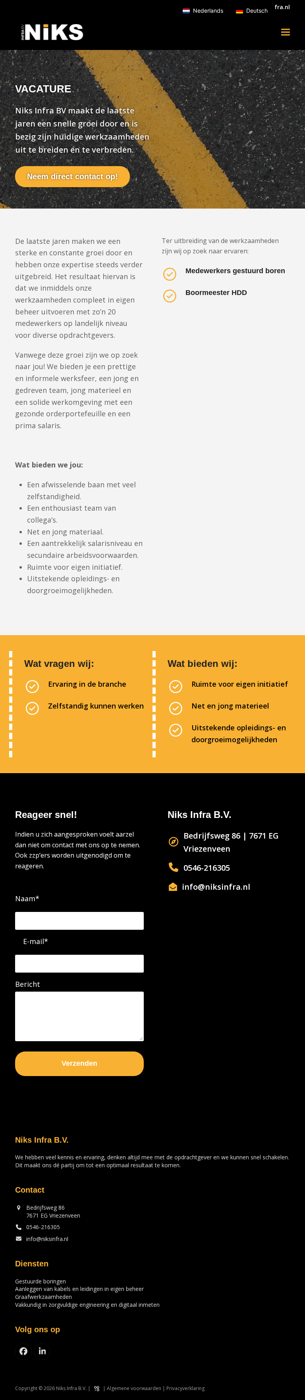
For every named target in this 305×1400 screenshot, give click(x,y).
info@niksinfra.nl (47, 1239)
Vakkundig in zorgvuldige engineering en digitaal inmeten (87, 1304)
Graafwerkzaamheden (43, 1296)
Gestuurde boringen (40, 1281)
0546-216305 (43, 1227)
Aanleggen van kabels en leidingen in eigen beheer (79, 1289)
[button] (285, 32)
